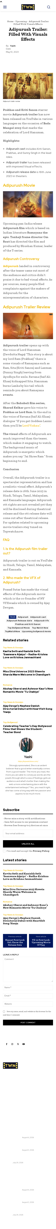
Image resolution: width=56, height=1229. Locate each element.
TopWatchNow (12, 631)
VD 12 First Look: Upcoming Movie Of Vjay (41, 942)
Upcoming (21, 21)
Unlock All (28, 844)
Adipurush (11, 266)
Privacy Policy (41, 851)
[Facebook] (6, 1044)
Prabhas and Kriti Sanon (27, 624)
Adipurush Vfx (41, 620)
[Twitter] (18, 1044)
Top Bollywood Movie (19, 628)
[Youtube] (24, 1044)
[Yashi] (28, 745)
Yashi (12, 46)
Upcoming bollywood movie (36, 631)
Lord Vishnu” (31, 425)
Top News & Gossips (13, 648)
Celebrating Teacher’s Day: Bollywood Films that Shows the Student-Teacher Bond (27, 729)
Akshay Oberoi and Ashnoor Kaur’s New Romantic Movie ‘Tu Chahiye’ (28, 690)
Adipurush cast (38, 617)
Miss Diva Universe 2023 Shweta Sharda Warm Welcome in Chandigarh (26, 673)
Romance (7, 685)
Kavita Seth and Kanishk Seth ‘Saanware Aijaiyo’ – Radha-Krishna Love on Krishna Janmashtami (25, 654)
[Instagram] (12, 1044)
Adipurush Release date (19, 620)
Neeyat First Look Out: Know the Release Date (15, 942)
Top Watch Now (40, 628)
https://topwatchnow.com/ (28, 761)
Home (10, 21)
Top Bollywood (10, 722)
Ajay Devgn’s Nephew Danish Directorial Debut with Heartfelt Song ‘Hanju (27, 709)
